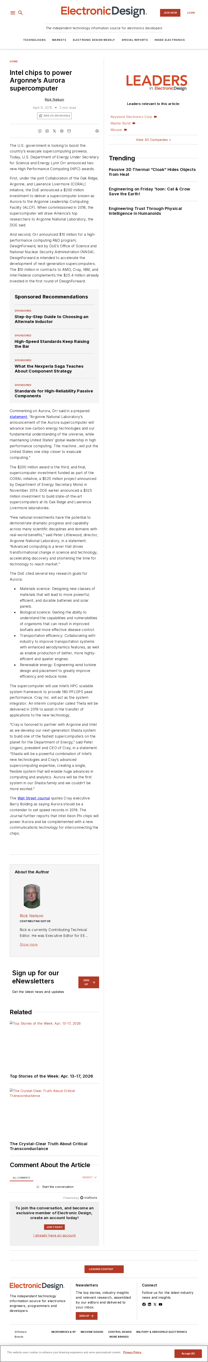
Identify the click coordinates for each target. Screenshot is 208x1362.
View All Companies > (153, 140)
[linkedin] (47, 131)
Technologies (34, 39)
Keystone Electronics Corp (131, 117)
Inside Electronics (170, 39)
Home (14, 61)
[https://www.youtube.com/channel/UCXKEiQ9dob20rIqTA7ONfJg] (160, 1304)
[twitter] (54, 131)
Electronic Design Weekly (94, 39)
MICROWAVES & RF (63, 1331)
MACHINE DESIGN (92, 1331)
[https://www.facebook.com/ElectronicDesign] (144, 1304)
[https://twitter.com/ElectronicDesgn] (155, 1304)
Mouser (116, 130)
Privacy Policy (132, 1352)
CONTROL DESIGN (120, 1331)
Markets (59, 39)
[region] (54, 1188)
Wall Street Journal (33, 798)
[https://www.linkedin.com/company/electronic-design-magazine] (149, 1304)
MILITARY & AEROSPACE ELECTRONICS (161, 1331)
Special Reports (135, 39)
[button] (13, 13)
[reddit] (62, 131)
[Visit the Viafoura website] (88, 1197)
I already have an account (54, 1235)
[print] (97, 131)
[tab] (21, 1177)
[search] (20, 13)
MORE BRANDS (119, 1336)
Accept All (188, 1353)
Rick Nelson (54, 99)
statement (18, 417)
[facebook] (40, 131)
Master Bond (120, 123)
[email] (69, 131)
